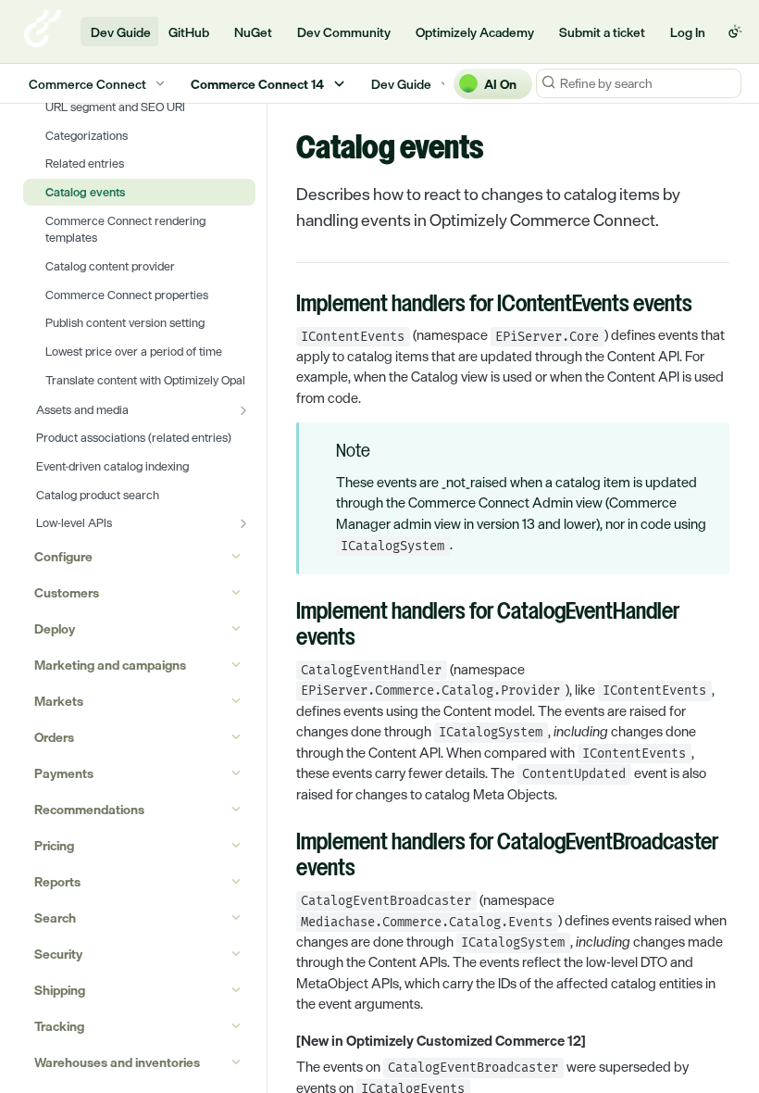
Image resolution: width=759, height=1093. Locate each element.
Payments (63, 773)
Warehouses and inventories (117, 1062)
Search (55, 917)
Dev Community (344, 32)
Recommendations (89, 809)
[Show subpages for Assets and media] (243, 410)
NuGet (253, 32)
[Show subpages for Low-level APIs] (243, 523)
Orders (54, 737)
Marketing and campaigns (110, 664)
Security (58, 953)
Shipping (59, 989)
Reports (57, 881)
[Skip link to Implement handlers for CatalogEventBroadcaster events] (284, 856)
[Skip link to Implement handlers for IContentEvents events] (284, 305)
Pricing (54, 845)
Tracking (59, 1025)
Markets (58, 700)
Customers (66, 592)
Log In (687, 32)
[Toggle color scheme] (735, 31)
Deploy (54, 628)
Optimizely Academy (475, 32)
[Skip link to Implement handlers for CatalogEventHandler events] (284, 626)
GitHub (188, 32)
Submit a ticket (602, 32)
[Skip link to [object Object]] (284, 1041)
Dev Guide (121, 32)
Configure (63, 556)
